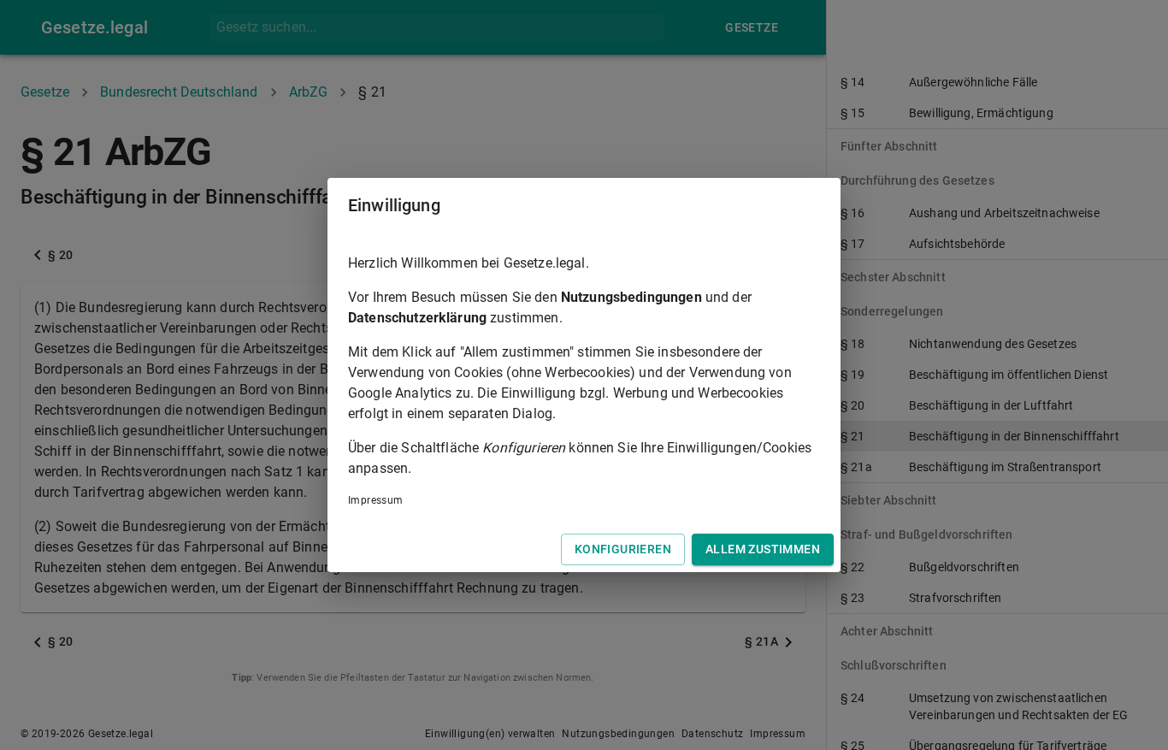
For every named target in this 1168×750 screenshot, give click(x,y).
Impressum (376, 500)
